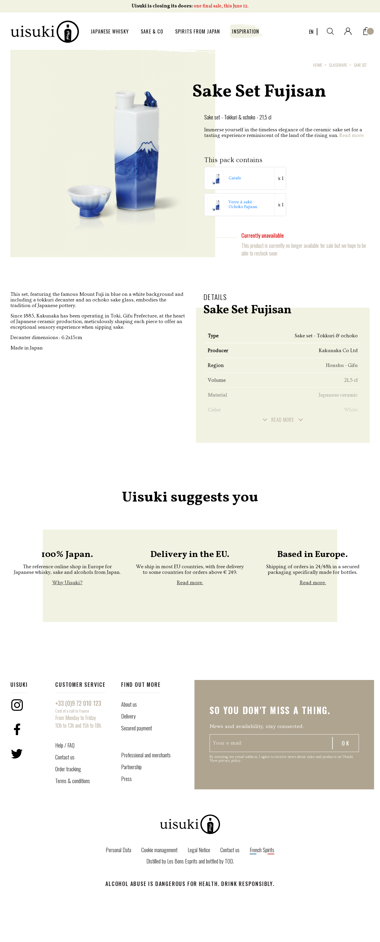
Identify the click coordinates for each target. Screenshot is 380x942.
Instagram (17, 705)
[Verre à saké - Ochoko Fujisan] (216, 204)
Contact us (65, 757)
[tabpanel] (112, 150)
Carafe (235, 178)
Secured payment (136, 728)
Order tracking (68, 769)
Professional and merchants (146, 755)
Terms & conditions (72, 781)
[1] (366, 30)
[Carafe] (216, 177)
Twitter (17, 754)
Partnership (131, 767)
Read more (351, 135)
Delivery (128, 716)
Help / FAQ (65, 745)
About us (129, 704)
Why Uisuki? (67, 582)
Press (126, 779)
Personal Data (118, 850)
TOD (229, 861)
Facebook (17, 729)
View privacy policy (225, 761)
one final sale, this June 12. (221, 6)
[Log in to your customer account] (348, 30)
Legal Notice (199, 850)
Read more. (190, 582)
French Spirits (262, 850)
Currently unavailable (262, 235)
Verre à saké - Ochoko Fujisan (243, 204)
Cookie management (159, 850)
